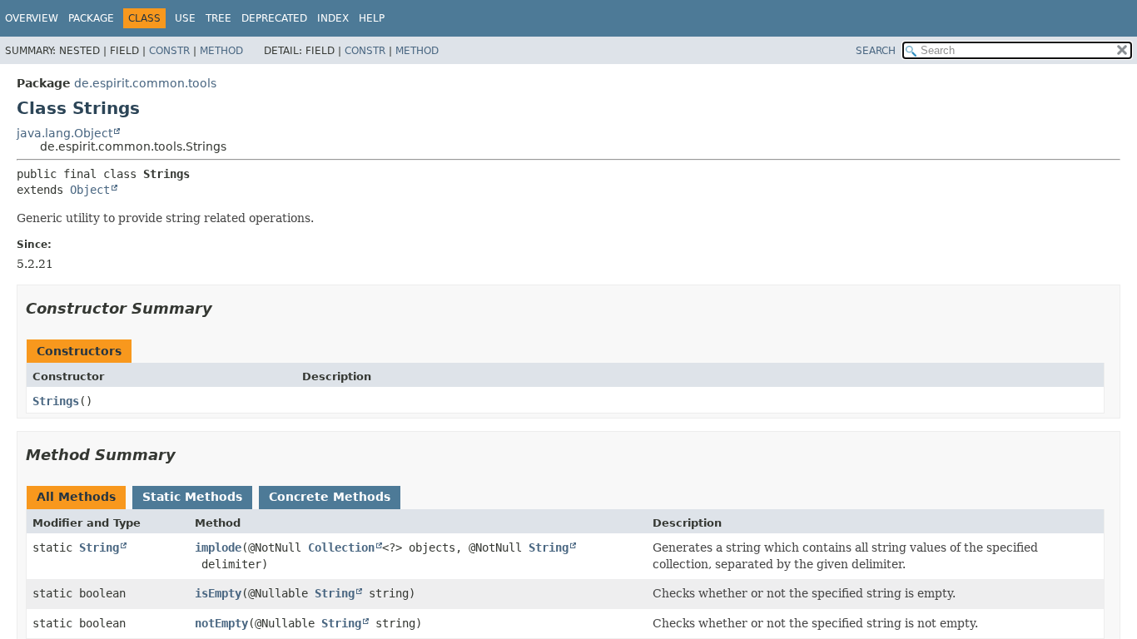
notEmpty (221, 623)
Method (221, 51)
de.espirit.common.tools (145, 83)
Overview (31, 18)
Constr (169, 51)
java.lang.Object (64, 133)
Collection (341, 547)
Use (185, 18)
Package (91, 18)
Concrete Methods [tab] (329, 496)
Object (90, 189)
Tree (218, 18)
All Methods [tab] (76, 496)
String (99, 547)
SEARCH (876, 51)
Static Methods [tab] (192, 496)
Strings (55, 401)
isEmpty (218, 593)
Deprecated (274, 18)
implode (218, 547)
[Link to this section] (224, 308)
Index (333, 18)
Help (372, 18)
